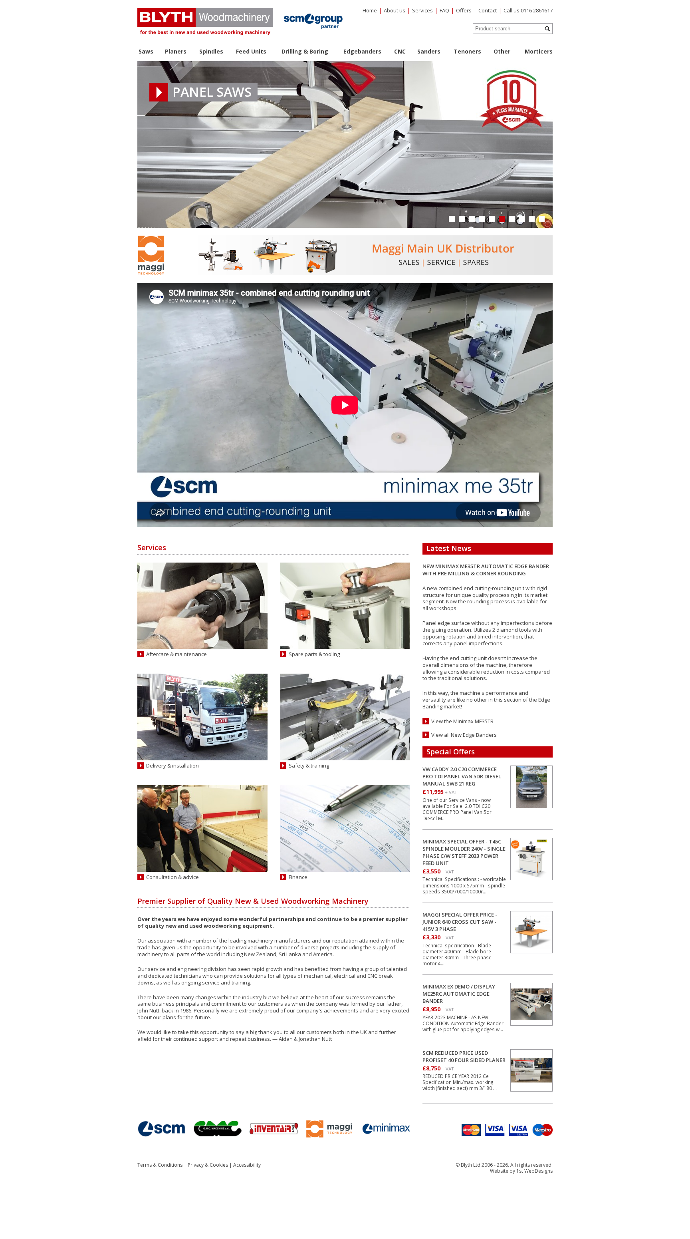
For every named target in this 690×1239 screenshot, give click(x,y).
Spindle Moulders (235, 92)
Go (547, 29)
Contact (487, 10)
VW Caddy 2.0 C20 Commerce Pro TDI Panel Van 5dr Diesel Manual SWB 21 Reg (461, 776)
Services (422, 10)
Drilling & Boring (305, 51)
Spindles (211, 51)
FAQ (444, 10)
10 (542, 219)
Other (502, 51)
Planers (175, 51)
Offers (464, 10)
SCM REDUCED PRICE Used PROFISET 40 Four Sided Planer (464, 1056)
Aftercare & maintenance (176, 654)
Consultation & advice (172, 877)
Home (370, 10)
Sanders (428, 51)
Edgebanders (362, 51)
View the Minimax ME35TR (462, 721)
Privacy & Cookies (208, 1164)
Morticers (539, 51)
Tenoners (467, 51)
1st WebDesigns (534, 1170)
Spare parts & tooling (314, 654)
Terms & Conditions (159, 1164)
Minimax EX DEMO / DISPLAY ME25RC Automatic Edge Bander (458, 993)
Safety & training (309, 765)
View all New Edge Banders (464, 735)
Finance (298, 877)
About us (394, 10)
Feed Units (251, 51)
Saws (146, 51)
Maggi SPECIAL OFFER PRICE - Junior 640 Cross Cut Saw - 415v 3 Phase (459, 922)
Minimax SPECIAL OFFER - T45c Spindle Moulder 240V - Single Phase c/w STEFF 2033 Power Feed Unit (464, 852)
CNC (400, 51)
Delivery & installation (172, 765)
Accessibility (247, 1164)
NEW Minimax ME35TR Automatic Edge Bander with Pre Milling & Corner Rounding (485, 570)
